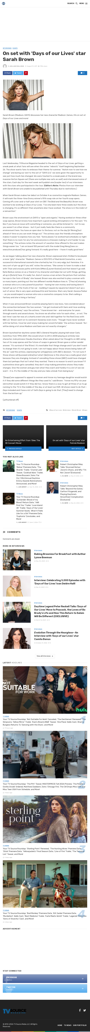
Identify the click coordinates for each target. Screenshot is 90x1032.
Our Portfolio (79, 1025)
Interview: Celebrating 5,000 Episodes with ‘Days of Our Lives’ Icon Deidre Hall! (59, 582)
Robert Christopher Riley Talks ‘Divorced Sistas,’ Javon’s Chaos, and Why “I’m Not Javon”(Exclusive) (73, 468)
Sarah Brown (77, 410)
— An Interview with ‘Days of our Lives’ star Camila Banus (56, 636)
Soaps (15, 48)
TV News (19, 461)
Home (60, 1025)
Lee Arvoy (22, 487)
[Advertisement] (45, 24)
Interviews (7, 48)
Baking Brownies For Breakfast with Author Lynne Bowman (60, 556)
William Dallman (17, 66)
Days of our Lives (56, 410)
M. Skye (65, 476)
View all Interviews (44, 656)
